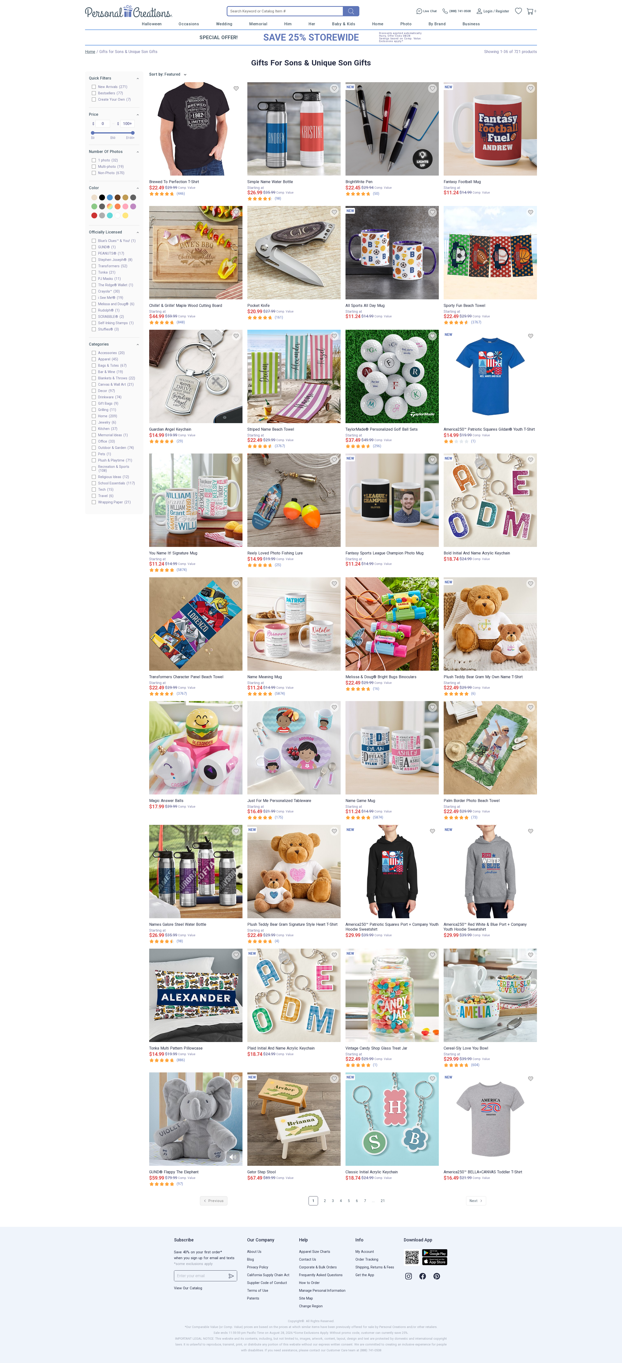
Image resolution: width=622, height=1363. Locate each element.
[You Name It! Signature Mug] (195, 500)
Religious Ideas (113, 477)
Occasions (189, 24)
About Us (254, 1252)
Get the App (364, 1275)
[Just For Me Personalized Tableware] (294, 747)
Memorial (258, 24)
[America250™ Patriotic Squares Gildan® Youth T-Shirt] (490, 376)
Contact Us (307, 1259)
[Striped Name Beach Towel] (294, 376)
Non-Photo (110, 173)
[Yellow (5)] (125, 216)
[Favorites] (518, 11)
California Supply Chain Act (268, 1275)
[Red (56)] (94, 216)
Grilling (106, 410)
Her (312, 24)
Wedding (224, 24)
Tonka (106, 272)
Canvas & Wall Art (115, 384)
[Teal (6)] (110, 216)
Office (106, 441)
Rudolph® (108, 310)
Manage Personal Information (322, 1290)
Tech (105, 489)
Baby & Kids (343, 24)
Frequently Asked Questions (321, 1275)
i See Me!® (110, 298)
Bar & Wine (110, 372)
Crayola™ (108, 291)
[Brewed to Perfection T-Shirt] (195, 129)
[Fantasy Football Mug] (490, 129)
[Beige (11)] (94, 198)
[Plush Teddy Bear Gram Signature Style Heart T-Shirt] (294, 871)
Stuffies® (108, 329)
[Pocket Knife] (294, 252)
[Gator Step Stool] (294, 1119)
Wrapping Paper (114, 502)
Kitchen (107, 429)
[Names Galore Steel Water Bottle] (195, 871)
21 (383, 1201)
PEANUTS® (110, 253)
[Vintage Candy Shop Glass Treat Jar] (392, 995)
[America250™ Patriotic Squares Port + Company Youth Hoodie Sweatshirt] (392, 871)
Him (288, 24)
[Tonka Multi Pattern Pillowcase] (195, 995)
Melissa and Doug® (115, 304)
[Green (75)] (94, 207)
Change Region (311, 1306)
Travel (105, 496)
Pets (104, 454)
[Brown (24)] (118, 198)
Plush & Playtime (114, 460)
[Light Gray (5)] (102, 207)
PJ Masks (109, 279)
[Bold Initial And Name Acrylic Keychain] (490, 500)
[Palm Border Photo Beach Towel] (490, 747)
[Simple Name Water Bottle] (294, 129)
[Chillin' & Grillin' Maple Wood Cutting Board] (195, 252)
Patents (253, 1298)
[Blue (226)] (110, 198)
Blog (250, 1259)
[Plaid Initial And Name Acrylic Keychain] (294, 995)
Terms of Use (257, 1290)
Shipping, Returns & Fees (374, 1267)
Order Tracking (366, 1259)
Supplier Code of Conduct (267, 1283)
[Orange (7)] (118, 207)
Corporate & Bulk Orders (318, 1267)
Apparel (107, 359)
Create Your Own (114, 99)
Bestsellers (110, 93)
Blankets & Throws (116, 378)
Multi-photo (110, 167)
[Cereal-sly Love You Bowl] (490, 995)
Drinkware (109, 397)
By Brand (437, 24)
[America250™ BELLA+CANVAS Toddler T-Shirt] (490, 1119)
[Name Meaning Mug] (294, 624)
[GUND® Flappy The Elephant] (195, 1119)
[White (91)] (118, 216)
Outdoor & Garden (115, 448)
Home (377, 24)
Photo (406, 24)
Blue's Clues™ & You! (116, 241)
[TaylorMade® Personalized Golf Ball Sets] (392, 376)
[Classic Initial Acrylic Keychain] (392, 1119)
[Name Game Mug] (392, 747)
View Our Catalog (188, 1288)
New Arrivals (112, 87)
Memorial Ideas (112, 435)
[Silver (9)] (102, 216)
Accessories (110, 353)
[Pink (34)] (125, 207)
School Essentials (116, 483)
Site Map (306, 1298)
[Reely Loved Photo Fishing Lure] (294, 500)
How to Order (309, 1283)
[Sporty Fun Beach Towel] (490, 252)
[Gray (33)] (133, 198)
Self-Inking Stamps (115, 323)
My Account (364, 1252)
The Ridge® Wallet (115, 285)
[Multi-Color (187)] (110, 207)
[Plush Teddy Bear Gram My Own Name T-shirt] (490, 624)
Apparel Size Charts (314, 1252)
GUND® (106, 247)
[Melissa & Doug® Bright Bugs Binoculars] (392, 624)
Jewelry (106, 422)
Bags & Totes (111, 365)
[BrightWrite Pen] (392, 129)
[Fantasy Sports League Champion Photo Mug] (392, 500)
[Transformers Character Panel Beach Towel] (195, 624)
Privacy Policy (257, 1267)
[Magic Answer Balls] (195, 747)
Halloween (152, 24)
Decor (106, 391)
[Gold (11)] (125, 198)
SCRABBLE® (110, 317)
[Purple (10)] (133, 207)
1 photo (107, 160)
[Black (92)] (102, 198)
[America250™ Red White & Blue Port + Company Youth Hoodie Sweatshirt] (490, 871)
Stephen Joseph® (114, 260)
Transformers (112, 266)
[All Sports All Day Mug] (392, 252)
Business (471, 24)
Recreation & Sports (113, 468)
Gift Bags (107, 403)
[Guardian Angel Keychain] (195, 376)
